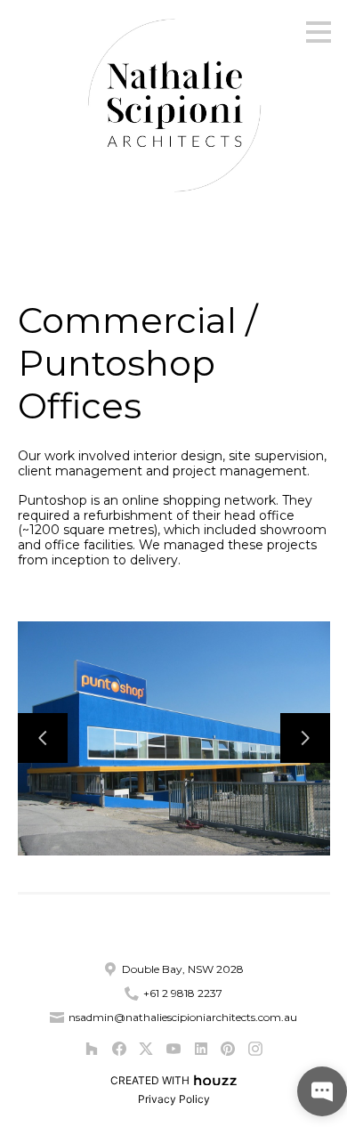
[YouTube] (173, 1048)
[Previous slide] (43, 738)
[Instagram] (255, 1048)
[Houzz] (91, 1048)
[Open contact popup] (322, 1091)
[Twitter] (146, 1048)
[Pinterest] (228, 1048)
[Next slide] (305, 738)
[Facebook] (119, 1048)
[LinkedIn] (201, 1048)
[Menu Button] (318, 32)
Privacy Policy (174, 1099)
